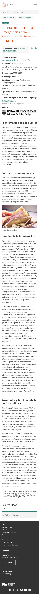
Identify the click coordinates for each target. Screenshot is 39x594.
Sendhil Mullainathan (10, 50)
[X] (17, 590)
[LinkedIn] (9, 590)
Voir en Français (25, 18)
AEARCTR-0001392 (9, 100)
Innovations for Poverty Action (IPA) (16, 60)
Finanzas (5, 23)
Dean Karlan (22, 48)
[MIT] (19, 584)
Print (35, 48)
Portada (5, 12)
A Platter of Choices (11, 515)
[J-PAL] (8, 5)
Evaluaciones (18, 12)
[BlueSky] (21, 590)
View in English (8, 18)
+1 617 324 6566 (7, 542)
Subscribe (8, 562)
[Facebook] (29, 590)
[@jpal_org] (13, 590)
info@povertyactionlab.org (10, 545)
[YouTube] (25, 590)
